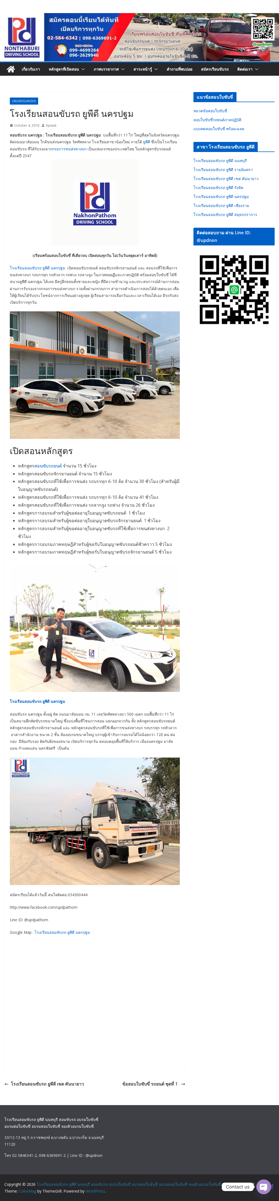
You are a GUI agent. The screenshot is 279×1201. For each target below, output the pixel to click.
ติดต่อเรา (245, 69)
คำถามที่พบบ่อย (179, 69)
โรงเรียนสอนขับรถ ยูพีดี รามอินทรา (223, 169)
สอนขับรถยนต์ (48, 466)
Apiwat (51, 125)
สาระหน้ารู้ (143, 69)
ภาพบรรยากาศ (106, 69)
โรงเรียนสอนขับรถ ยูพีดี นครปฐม (37, 267)
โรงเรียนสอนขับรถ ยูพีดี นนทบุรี (220, 160)
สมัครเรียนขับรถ (215, 69)
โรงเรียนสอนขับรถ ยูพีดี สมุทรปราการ (225, 214)
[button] (82, 69)
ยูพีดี (146, 141)
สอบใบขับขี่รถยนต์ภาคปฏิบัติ (217, 119)
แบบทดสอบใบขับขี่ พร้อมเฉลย (218, 128)
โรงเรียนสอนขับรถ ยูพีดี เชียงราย (221, 205)
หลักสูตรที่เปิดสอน (64, 69)
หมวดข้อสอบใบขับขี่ (210, 110)
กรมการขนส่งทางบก (69, 148)
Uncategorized (24, 101)
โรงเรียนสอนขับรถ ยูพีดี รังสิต (218, 187)
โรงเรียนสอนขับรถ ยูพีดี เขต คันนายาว (47, 1084)
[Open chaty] (263, 1186)
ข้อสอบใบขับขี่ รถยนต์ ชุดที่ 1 (150, 1084)
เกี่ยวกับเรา (31, 69)
